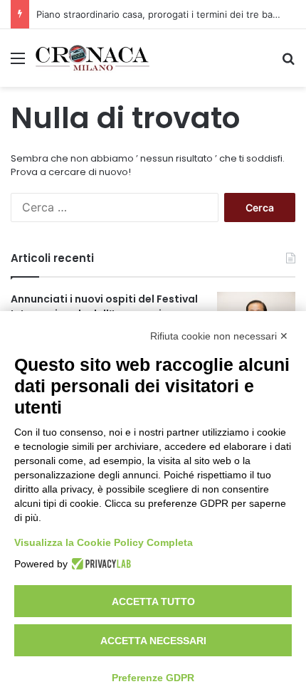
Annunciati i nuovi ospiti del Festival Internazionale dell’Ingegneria (104, 306)
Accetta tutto (153, 601)
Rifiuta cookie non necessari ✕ (219, 336)
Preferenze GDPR (153, 677)
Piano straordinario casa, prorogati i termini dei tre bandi (161, 14)
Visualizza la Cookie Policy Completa (103, 542)
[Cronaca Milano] (92, 58)
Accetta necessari (153, 640)
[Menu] (18, 63)
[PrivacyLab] (99, 564)
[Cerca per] (288, 63)
